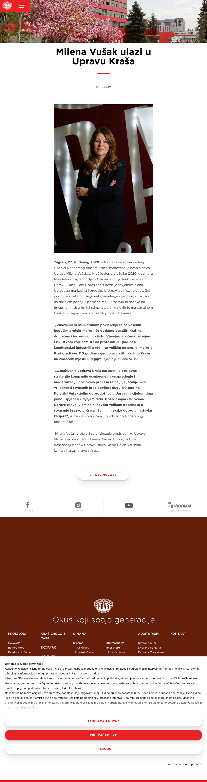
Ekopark (48, 647)
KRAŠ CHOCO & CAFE (53, 636)
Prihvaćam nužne (104, 721)
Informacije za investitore (115, 645)
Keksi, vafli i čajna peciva (19, 655)
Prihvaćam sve (103, 735)
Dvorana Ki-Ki (147, 643)
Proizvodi (17, 634)
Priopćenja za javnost (116, 655)
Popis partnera (192, 764)
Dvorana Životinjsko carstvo (151, 655)
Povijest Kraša (84, 652)
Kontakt (178, 634)
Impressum (174, 764)
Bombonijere (16, 647)
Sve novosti (106, 475)
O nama (80, 634)
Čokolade (14, 643)
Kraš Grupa (82, 647)
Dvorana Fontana (149, 647)
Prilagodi (103, 749)
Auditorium (148, 634)
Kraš (103, 605)
